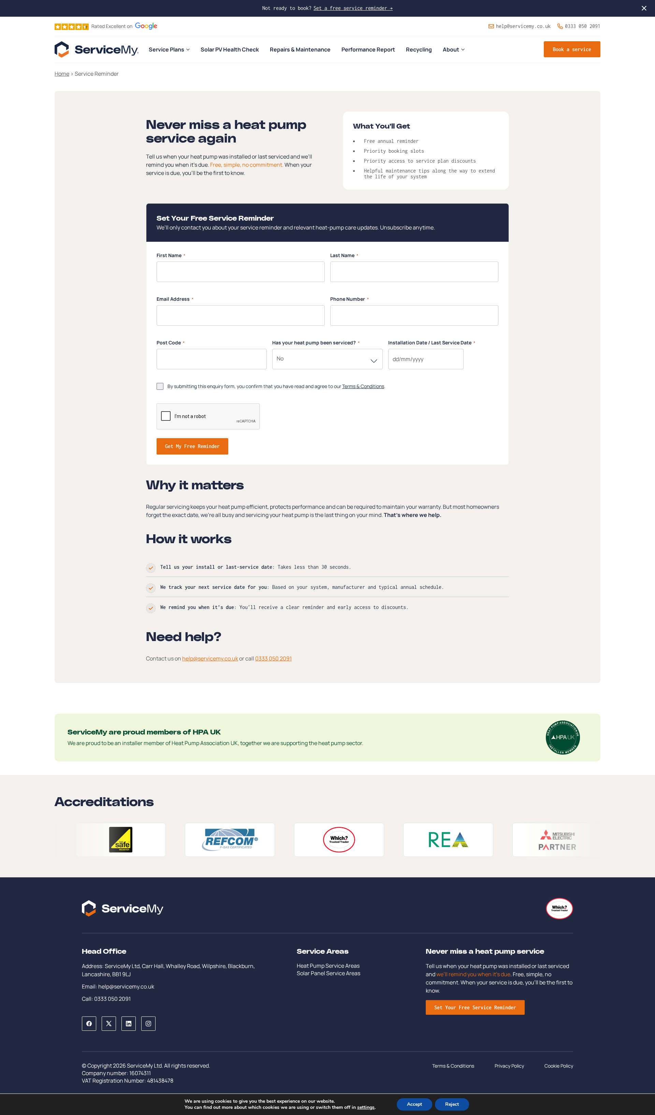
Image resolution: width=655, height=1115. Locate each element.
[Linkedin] (128, 1023)
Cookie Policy (558, 1065)
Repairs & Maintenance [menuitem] (300, 49)
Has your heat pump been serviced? (316, 342)
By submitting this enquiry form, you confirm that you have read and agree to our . (276, 386)
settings (366, 1107)
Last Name (344, 255)
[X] (109, 1023)
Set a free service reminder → (353, 8)
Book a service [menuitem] (572, 49)
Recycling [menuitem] (419, 49)
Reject (452, 1104)
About (451, 49)
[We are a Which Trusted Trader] (289, 840)
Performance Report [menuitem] (368, 49)
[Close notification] (644, 8)
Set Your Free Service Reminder (475, 1007)
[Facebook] (89, 1023)
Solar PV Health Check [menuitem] (230, 49)
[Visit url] (70, 840)
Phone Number (349, 299)
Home (62, 73)
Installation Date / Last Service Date (431, 342)
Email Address (175, 299)
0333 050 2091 (582, 26)
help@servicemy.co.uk (523, 26)
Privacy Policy (509, 1065)
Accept (414, 1104)
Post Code (171, 342)
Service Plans (166, 49)
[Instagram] (148, 1023)
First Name (171, 255)
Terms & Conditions (363, 386)
